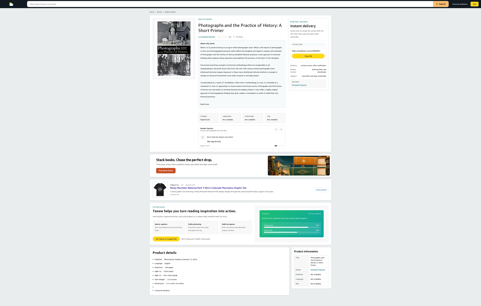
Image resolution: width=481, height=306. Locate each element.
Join (474, 4)
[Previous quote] (276, 129)
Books (159, 12)
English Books (170, 12)
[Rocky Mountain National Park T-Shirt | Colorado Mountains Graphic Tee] (160, 190)
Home (152, 12)
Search (442, 4)
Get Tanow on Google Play (166, 239)
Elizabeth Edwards (208, 37)
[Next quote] (281, 129)
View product (321, 190)
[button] (204, 104)
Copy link (308, 56)
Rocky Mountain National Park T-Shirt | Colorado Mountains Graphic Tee (208, 187)
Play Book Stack (166, 170)
